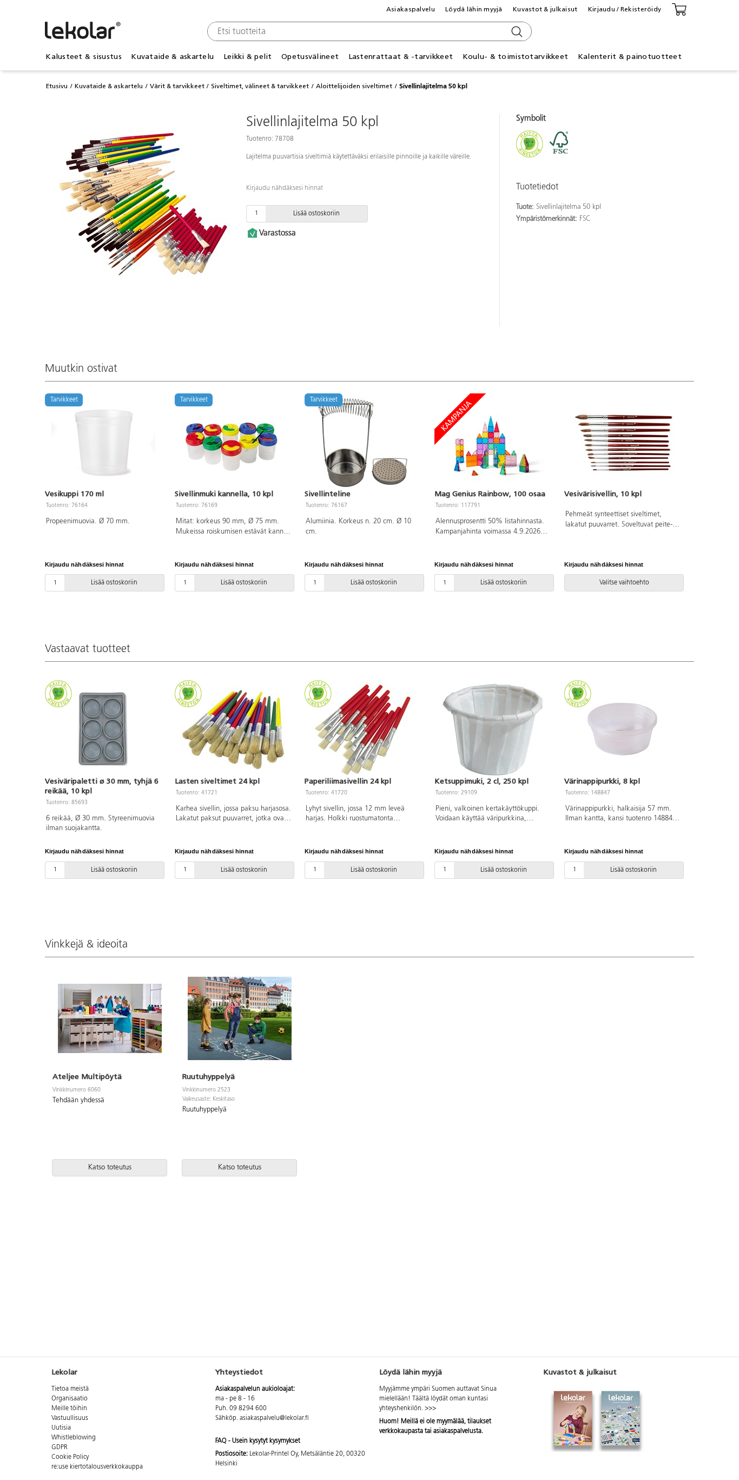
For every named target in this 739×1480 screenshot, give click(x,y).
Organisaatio (69, 1399)
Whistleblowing (73, 1438)
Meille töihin (69, 1408)
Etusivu (57, 86)
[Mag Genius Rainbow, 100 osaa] (492, 443)
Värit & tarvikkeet (177, 86)
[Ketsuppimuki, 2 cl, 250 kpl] (492, 729)
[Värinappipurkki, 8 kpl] (622, 729)
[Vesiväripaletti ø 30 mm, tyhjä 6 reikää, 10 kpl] (103, 729)
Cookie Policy (70, 1457)
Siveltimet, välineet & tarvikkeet (260, 86)
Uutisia (61, 1428)
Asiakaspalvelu (410, 9)
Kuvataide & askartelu (109, 86)
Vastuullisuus (69, 1418)
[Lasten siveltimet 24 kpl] (233, 729)
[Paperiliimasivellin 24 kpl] (363, 729)
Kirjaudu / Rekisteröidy (624, 9)
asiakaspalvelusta (457, 1431)
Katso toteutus (109, 1167)
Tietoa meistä (70, 1389)
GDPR (59, 1447)
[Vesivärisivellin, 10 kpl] (622, 443)
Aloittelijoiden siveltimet (354, 86)
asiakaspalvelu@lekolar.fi (274, 1418)
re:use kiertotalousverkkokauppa (97, 1467)
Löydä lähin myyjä (474, 9)
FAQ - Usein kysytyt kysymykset (257, 1441)
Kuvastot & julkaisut (545, 9)
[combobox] (368, 31)
